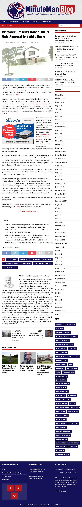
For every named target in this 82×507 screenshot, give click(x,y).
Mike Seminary (61, 403)
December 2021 (60, 127)
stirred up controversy (38, 104)
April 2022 (58, 120)
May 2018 (58, 258)
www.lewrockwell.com (36, 472)
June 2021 (58, 130)
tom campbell (61, 447)
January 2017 (59, 314)
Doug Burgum (61, 364)
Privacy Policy (6, 476)
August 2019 (59, 205)
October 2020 (60, 159)
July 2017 (58, 293)
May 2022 (58, 116)
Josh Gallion (61, 380)
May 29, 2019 (9, 42)
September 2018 (61, 243)
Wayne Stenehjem (62, 455)
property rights (10, 267)
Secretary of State (63, 435)
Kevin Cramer (61, 388)
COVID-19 (72, 348)
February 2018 (60, 268)
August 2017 (59, 289)
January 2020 (59, 187)
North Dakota (14, 22)
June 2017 (58, 296)
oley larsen (60, 411)
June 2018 (58, 254)
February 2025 (60, 98)
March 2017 (59, 307)
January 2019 (59, 229)
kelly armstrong (62, 384)
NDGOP (72, 403)
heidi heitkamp (68, 372)
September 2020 (61, 162)
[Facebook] (10, 488)
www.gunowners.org (35, 478)
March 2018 (59, 265)
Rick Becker (74, 423)
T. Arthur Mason (21, 42)
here (17, 95)
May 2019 (58, 215)
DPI (70, 364)
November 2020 (60, 155)
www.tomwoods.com (35, 474)
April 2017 (58, 304)
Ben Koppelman (61, 337)
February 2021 (60, 144)
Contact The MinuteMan (42, 22)
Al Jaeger (59, 329)
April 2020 (58, 176)
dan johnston (61, 352)
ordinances (26, 263)
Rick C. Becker (61, 427)
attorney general (63, 333)
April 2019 (58, 219)
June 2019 (58, 212)
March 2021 (59, 141)
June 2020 (58, 169)
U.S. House (73, 447)
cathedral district (11, 263)
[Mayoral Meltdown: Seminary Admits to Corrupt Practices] (28, 358)
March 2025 (59, 95)
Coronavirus (61, 348)
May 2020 (58, 173)
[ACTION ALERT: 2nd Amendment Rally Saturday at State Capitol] (10, 358)
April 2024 (58, 109)
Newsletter (5, 480)
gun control (72, 368)
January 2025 (59, 102)
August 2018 (59, 247)
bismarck (23, 259)
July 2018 (58, 250)
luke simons (60, 396)
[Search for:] (69, 26)
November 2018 (60, 236)
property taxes (61, 415)
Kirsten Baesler (62, 392)
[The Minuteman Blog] (41, 18)
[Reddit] (14, 495)
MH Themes (58, 505)
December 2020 (60, 151)
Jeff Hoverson (61, 376)
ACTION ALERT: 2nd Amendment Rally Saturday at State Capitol (9, 369)
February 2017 (60, 311)
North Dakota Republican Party (68, 407)
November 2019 (60, 194)
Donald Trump (61, 360)
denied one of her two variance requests (43, 136)
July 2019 (58, 208)
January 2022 (59, 123)
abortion (60, 325)
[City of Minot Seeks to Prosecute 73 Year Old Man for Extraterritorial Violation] (45, 358)
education (60, 368)
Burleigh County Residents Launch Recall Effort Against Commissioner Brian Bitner (67, 38)
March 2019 (59, 222)
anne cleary (12, 259)
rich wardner (61, 423)
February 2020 (60, 183)
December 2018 (60, 233)
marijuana (72, 396)
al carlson (71, 325)
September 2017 (61, 286)
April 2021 (58, 137)
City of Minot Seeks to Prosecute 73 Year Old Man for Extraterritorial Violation (45, 370)
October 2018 (60, 240)
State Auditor (61, 439)
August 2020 (59, 166)
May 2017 (58, 300)
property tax (73, 411)
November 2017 (60, 279)
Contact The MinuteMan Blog (11, 473)
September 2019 (61, 201)
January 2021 (59, 148)
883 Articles (45, 276)
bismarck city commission (41, 259)
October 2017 (60, 282)
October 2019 (60, 197)
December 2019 (60, 190)
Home (4, 22)
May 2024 (58, 106)
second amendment (63, 431)
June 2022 (58, 113)
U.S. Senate (60, 451)
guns (58, 372)
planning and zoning (43, 263)
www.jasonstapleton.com (37, 469)
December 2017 (60, 275)
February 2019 (60, 226)
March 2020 (59, 180)
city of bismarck (62, 340)
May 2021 (58, 134)
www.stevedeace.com (36, 476)
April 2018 (58, 261)
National (26, 22)
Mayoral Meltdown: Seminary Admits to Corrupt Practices (27, 368)
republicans (60, 419)
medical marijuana (63, 400)
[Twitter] (18, 488)
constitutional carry (64, 344)
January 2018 (59, 272)
